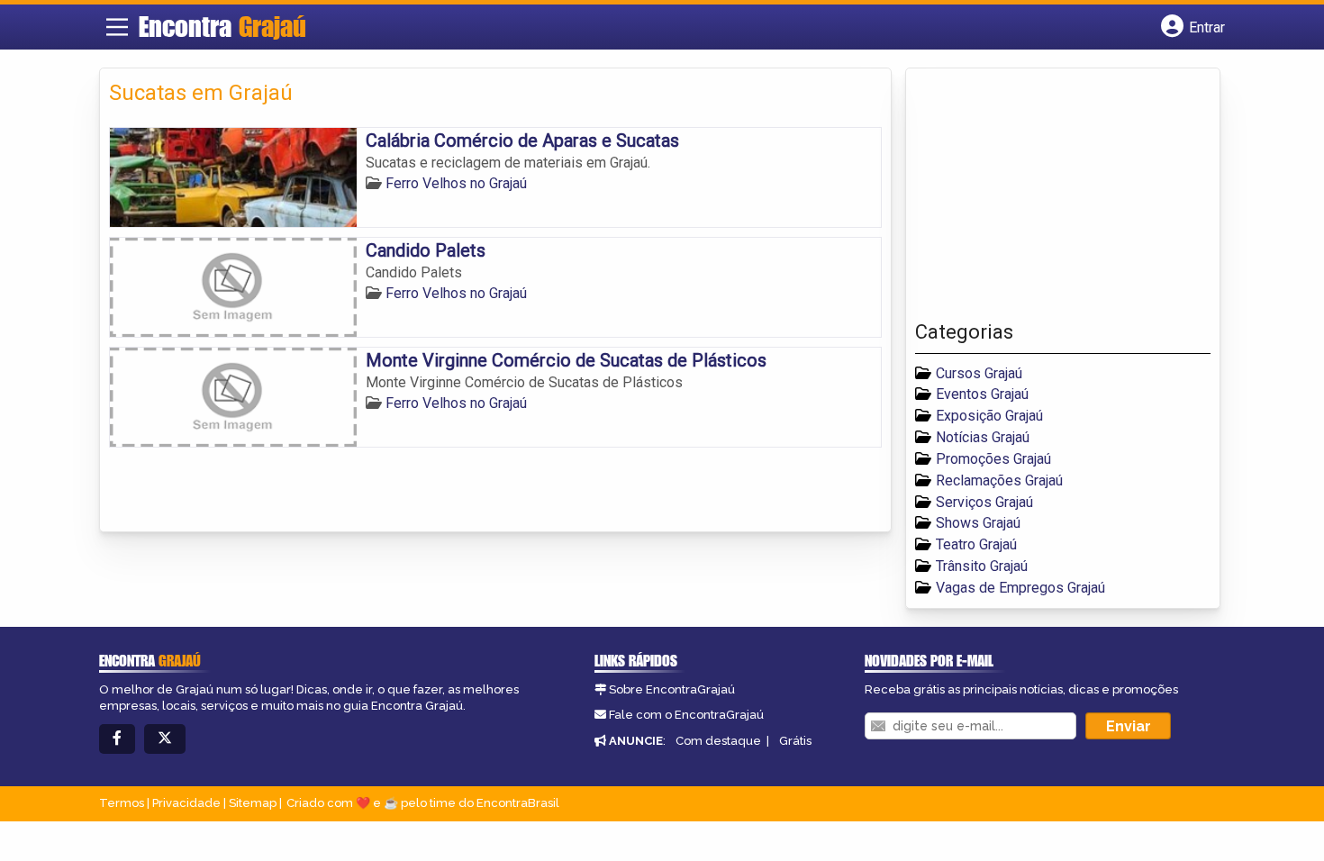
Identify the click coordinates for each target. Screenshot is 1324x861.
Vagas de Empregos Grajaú (1020, 587)
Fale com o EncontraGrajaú (686, 714)
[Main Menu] (117, 27)
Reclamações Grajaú (999, 480)
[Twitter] (165, 739)
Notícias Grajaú (982, 437)
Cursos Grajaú (979, 373)
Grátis (795, 741)
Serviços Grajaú (984, 502)
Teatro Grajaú (976, 544)
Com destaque (718, 741)
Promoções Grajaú (993, 458)
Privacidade (186, 803)
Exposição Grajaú (989, 415)
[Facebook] (117, 739)
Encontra (222, 26)
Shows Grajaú (978, 522)
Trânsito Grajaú (982, 566)
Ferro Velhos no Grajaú (456, 183)
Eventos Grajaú (982, 394)
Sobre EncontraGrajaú (672, 689)
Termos (121, 803)
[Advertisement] (1050, 199)
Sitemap (253, 803)
